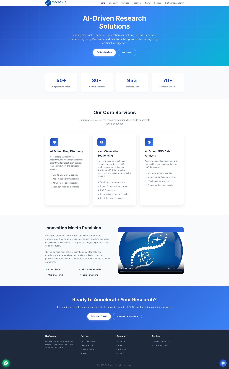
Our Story (113, 3)
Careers (119, 345)
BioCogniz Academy (174, 3)
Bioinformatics (87, 349)
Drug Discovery (88, 341)
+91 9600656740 (160, 345)
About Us (120, 341)
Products (137, 3)
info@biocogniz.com (161, 341)
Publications (121, 349)
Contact (157, 3)
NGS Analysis (87, 345)
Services (125, 3)
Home (102, 3)
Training (84, 353)
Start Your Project (99, 316)
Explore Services (104, 52)
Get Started (127, 52)
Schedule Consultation (127, 316)
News (147, 3)
